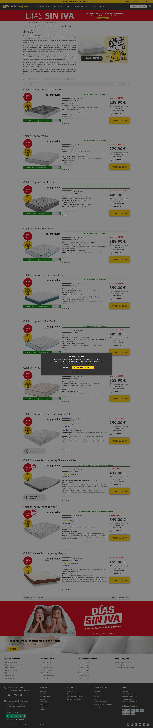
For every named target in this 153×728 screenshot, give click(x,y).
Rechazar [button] (65, 367)
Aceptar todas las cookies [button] (82, 367)
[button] (76, 372)
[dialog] (76, 364)
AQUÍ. (90, 363)
